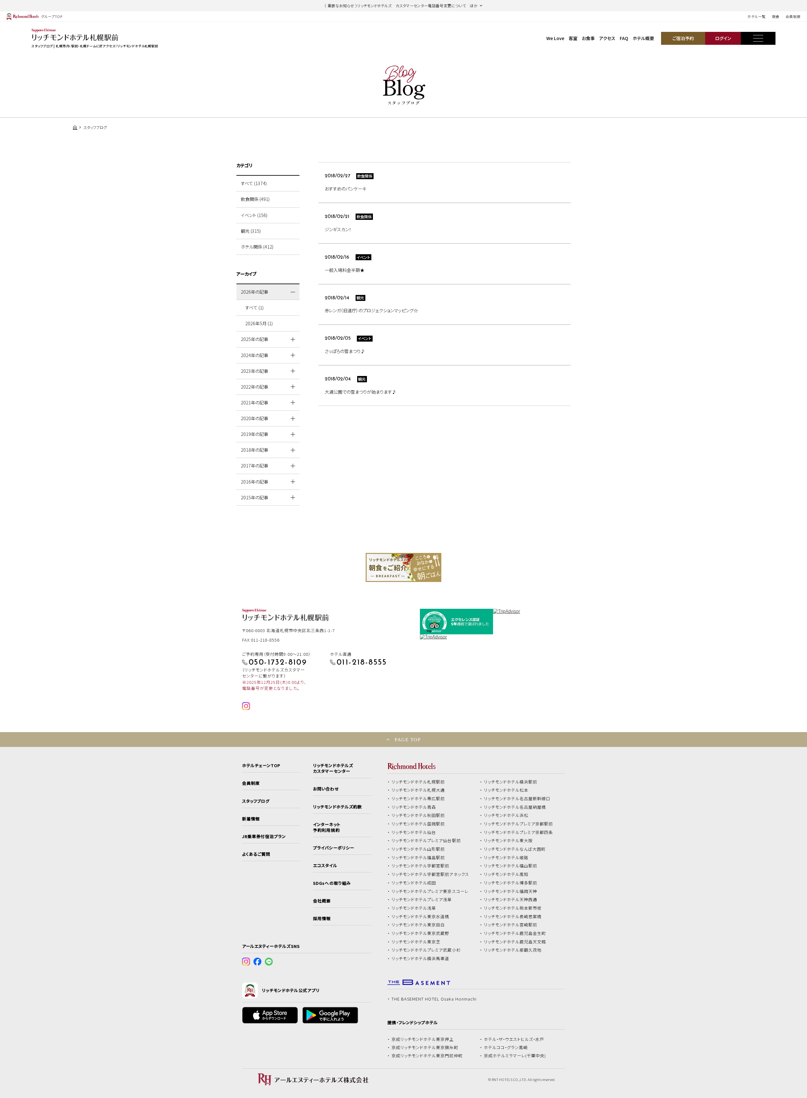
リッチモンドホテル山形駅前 (418, 849)
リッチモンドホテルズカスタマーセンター (333, 768)
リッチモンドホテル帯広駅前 (418, 798)
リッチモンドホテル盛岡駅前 (418, 824)
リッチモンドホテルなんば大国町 (515, 849)
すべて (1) (254, 307)
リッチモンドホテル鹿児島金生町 (515, 933)
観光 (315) (251, 231)
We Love (555, 38)
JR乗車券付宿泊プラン (264, 836)
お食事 (588, 38)
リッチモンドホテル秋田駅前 (418, 815)
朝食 (776, 16)
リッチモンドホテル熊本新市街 (513, 908)
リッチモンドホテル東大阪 (508, 840)
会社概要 (322, 901)
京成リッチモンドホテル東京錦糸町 (425, 1047)
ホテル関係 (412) (257, 247)
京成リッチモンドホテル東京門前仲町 (427, 1056)
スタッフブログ (256, 801)
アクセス (607, 38)
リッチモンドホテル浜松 (506, 815)
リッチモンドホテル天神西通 (510, 899)
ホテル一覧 (756, 16)
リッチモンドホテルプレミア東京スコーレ (430, 891)
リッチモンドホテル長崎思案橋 (513, 916)
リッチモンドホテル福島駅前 (418, 857)
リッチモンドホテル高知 (506, 874)
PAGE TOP (408, 739)
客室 (573, 38)
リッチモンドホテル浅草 (414, 908)
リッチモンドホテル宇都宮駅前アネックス (430, 874)
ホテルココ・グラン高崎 (506, 1047)
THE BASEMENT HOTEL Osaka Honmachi (434, 999)
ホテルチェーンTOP (261, 765)
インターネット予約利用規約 (326, 827)
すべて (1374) (254, 183)
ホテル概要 (643, 38)
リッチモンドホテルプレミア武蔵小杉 (426, 950)
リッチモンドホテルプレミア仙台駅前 (426, 840)
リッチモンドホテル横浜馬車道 (421, 958)
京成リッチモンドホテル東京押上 (423, 1039)
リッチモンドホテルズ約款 (337, 807)
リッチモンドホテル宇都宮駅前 (421, 866)
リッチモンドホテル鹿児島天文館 (515, 942)
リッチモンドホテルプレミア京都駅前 (518, 824)
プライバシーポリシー (333, 848)
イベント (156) (254, 215)
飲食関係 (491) (255, 199)
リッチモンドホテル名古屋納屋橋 (515, 807)
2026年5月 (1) (259, 323)
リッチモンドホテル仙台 (414, 832)
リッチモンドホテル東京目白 (418, 925)
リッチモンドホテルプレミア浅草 (422, 899)
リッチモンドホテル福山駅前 (510, 866)
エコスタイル (325, 865)
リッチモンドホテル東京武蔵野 (421, 933)
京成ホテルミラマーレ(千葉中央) (515, 1056)
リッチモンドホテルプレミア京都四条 (518, 832)
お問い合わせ (326, 789)
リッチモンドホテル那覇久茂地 (513, 950)
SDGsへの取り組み (332, 883)
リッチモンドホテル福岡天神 (510, 891)
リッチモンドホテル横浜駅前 (510, 782)
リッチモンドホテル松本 (506, 790)
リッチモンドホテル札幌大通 (418, 790)
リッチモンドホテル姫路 (506, 857)
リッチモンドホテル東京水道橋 (421, 916)
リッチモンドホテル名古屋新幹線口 (517, 798)
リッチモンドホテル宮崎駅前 (510, 925)
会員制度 (793, 16)
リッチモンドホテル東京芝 (416, 942)
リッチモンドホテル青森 (414, 807)
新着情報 (251, 819)
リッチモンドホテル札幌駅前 (418, 782)
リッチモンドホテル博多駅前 (510, 883)
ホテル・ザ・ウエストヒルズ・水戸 (514, 1039)
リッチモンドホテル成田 (414, 883)
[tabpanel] (403, 567)
